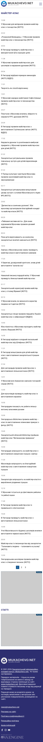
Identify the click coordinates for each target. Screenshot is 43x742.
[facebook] (2, 730)
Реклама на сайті (8, 712)
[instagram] (5, 730)
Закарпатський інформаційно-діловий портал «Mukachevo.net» (19, 670)
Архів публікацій (8, 725)
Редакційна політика (10, 721)
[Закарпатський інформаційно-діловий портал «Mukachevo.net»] (17, 4)
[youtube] (9, 730)
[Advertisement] (21, 587)
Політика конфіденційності (12, 716)
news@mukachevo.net (10, 707)
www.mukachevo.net (9, 684)
